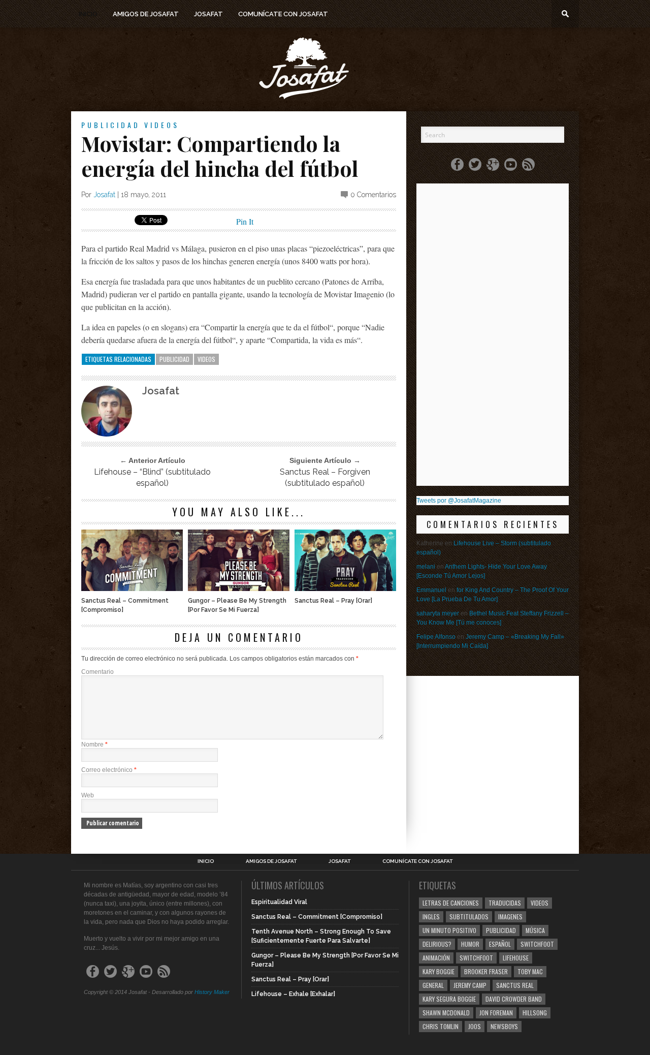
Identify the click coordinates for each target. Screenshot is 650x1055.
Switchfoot (537, 944)
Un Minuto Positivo (449, 930)
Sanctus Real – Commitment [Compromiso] (125, 605)
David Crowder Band (513, 999)
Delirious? (436, 944)
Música (535, 930)
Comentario (97, 671)
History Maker (212, 992)
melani (425, 566)
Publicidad (110, 124)
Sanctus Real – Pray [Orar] (333, 600)
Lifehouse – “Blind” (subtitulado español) (152, 477)
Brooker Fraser (486, 971)
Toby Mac (530, 971)
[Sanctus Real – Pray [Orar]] (345, 588)
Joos (474, 1026)
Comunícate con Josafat (283, 14)
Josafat (208, 14)
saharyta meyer (437, 613)
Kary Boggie (438, 971)
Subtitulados (469, 916)
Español (500, 944)
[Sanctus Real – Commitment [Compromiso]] (132, 588)
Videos (161, 124)
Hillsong (535, 1012)
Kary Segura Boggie (449, 999)
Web (87, 795)
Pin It (244, 221)
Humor (470, 944)
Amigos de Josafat (146, 14)
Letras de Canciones (450, 902)
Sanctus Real (515, 985)
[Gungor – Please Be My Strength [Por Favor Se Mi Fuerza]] (238, 588)
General (433, 985)
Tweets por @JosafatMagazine (458, 500)
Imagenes (510, 916)
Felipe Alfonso (436, 636)
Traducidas (505, 902)
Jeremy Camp (469, 985)
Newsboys (504, 1026)
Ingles (431, 916)
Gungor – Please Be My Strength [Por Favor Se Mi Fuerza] (237, 605)
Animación (436, 957)
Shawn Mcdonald (446, 1012)
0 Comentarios (373, 195)
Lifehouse (516, 957)
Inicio (88, 14)
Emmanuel (431, 590)
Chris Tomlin (440, 1026)
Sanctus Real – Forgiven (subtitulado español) (325, 477)
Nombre (94, 744)
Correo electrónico (109, 769)
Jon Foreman (496, 1012)
